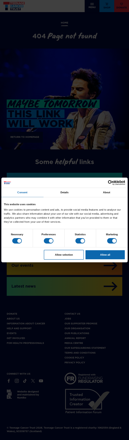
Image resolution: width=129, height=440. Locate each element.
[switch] (48, 241)
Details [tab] (64, 192)
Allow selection (64, 254)
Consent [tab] (22, 192)
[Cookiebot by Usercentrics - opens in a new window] (110, 182)
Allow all (105, 254)
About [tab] (106, 192)
